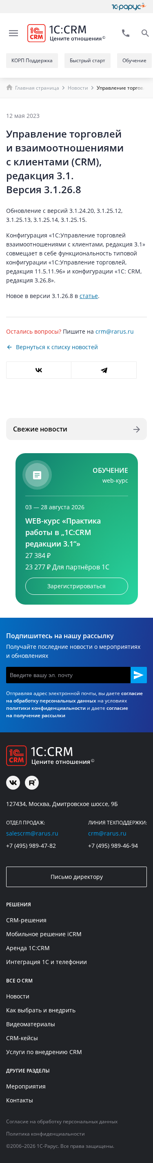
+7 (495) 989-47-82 (31, 845)
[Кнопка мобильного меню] (13, 33)
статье (89, 296)
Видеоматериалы (30, 1024)
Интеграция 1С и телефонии (46, 962)
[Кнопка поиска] (145, 33)
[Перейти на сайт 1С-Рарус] (129, 6)
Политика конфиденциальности (45, 1133)
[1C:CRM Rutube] (32, 783)
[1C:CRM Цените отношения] (66, 33)
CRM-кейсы (22, 1038)
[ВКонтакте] (39, 370)
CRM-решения (26, 920)
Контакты (19, 1100)
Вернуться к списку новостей (57, 347)
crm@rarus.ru (114, 331)
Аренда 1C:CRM (28, 948)
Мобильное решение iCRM (44, 934)
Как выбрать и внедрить (40, 1010)
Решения (18, 904)
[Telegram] (103, 370)
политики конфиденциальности (46, 708)
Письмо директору (77, 877)
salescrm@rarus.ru (32, 833)
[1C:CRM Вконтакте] (13, 783)
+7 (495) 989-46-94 (113, 845)
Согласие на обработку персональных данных (62, 1121)
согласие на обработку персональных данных (74, 697)
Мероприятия (26, 1086)
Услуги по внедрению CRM (44, 1052)
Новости (78, 87)
